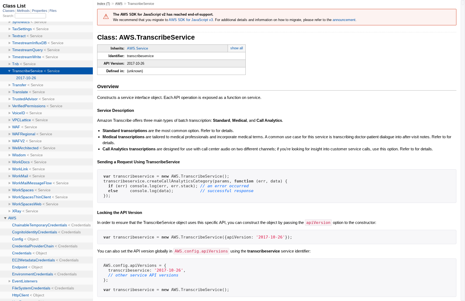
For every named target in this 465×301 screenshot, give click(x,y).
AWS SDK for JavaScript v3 (191, 20)
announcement (344, 20)
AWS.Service (137, 48)
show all (236, 48)
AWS (118, 4)
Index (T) (103, 4)
